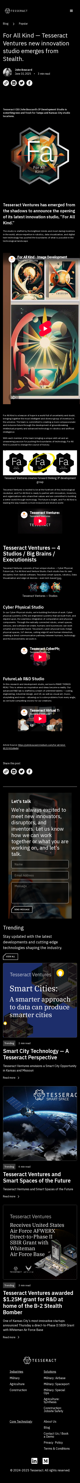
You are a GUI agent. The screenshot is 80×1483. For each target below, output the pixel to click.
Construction (18, 1389)
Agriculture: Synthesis (51, 1400)
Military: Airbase (54, 1377)
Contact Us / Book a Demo (56, 1435)
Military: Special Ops (54, 1391)
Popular (23, 23)
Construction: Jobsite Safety (53, 1409)
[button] (71, 11)
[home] (15, 11)
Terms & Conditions (57, 1448)
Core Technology (21, 1421)
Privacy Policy (53, 1442)
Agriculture (17, 1383)
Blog (6, 23)
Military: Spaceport (56, 1383)
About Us (50, 1421)
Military (15, 1377)
